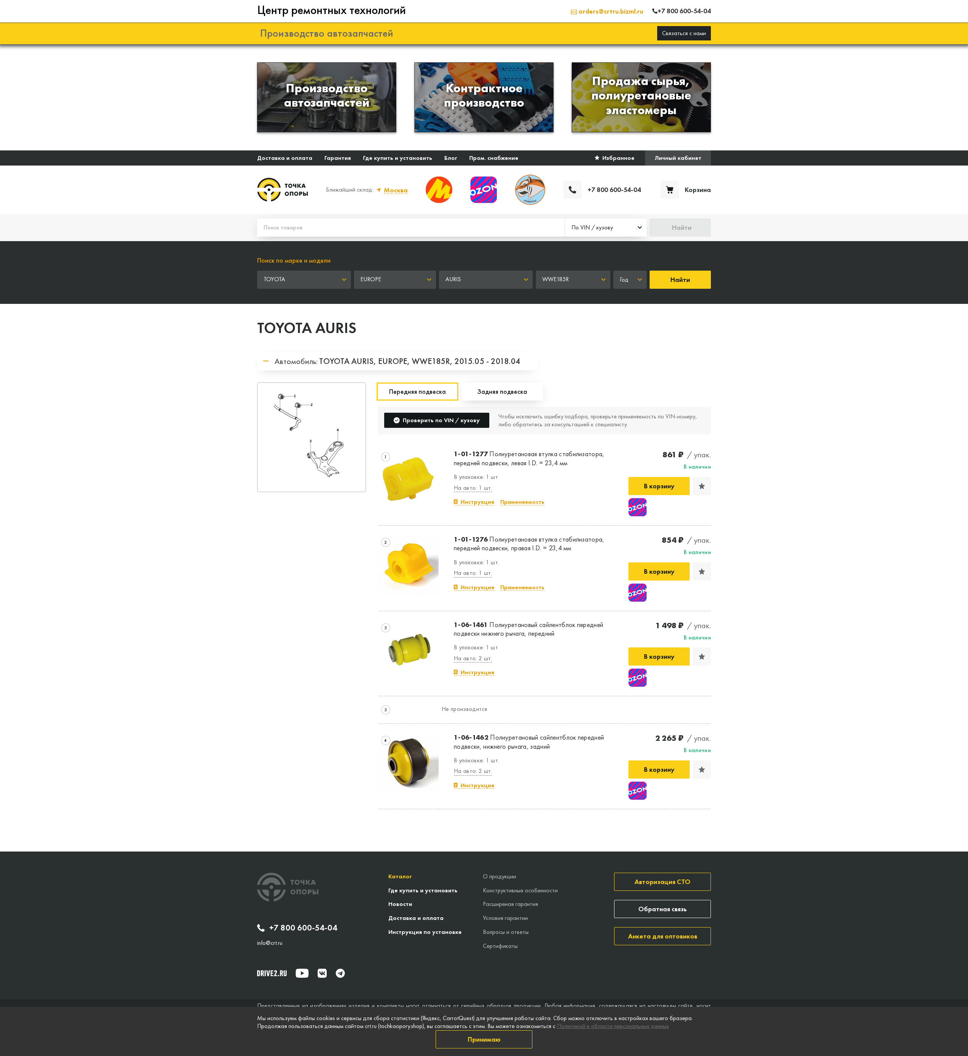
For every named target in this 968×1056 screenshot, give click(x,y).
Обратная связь (662, 908)
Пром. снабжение (493, 158)
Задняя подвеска (502, 391)
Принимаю (484, 1039)
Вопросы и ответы (506, 932)
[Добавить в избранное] (702, 486)
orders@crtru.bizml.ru (610, 11)
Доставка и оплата (284, 158)
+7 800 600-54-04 (303, 928)
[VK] (322, 973)
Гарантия (337, 158)
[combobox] (606, 227)
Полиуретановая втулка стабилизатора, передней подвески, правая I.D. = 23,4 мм (529, 543)
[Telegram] (340, 973)
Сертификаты (500, 946)
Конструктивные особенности (520, 890)
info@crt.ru (269, 943)
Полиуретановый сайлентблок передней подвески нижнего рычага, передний (528, 629)
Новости (400, 904)
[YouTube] (302, 973)
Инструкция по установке (425, 932)
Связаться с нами (684, 33)
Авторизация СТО (662, 881)
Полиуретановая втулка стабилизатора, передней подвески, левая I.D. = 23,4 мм (529, 458)
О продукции (499, 876)
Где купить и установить (397, 158)
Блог (450, 158)
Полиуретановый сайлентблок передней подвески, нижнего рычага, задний (529, 741)
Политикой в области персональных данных (613, 1026)
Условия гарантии (505, 918)
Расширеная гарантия (510, 904)
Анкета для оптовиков (662, 936)
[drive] (272, 973)
